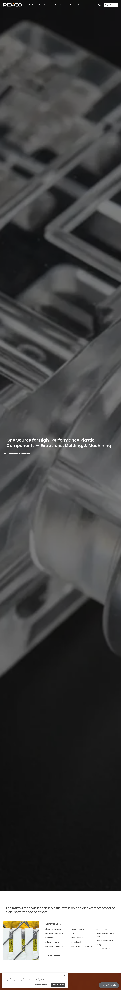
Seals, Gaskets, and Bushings (81, 946)
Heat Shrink (49, 938)
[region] (35, 980)
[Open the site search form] (99, 5)
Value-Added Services (104, 949)
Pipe (72, 933)
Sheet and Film (101, 929)
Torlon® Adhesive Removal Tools (105, 934)
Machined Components (54, 946)
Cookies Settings (41, 984)
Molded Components (78, 929)
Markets (54, 5)
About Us (92, 5)
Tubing (98, 945)
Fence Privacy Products (54, 933)
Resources (82, 5)
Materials (71, 5)
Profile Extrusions (77, 938)
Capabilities (43, 5)
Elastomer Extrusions (53, 929)
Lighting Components (53, 942)
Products (32, 5)
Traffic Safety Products (104, 940)
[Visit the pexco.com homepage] (12, 5)
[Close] (65, 975)
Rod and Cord (76, 942)
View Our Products (52, 955)
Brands (62, 5)
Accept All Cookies (58, 984)
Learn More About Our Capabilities (16, 454)
